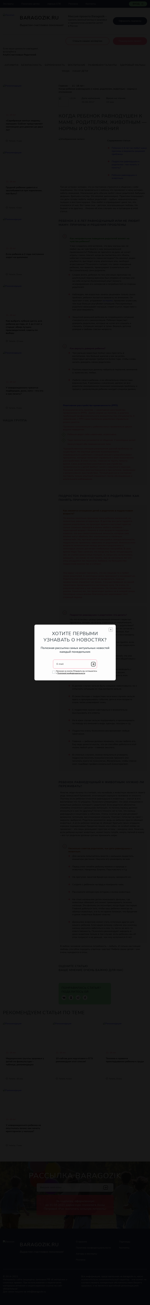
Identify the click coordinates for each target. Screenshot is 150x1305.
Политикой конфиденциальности (71, 673)
